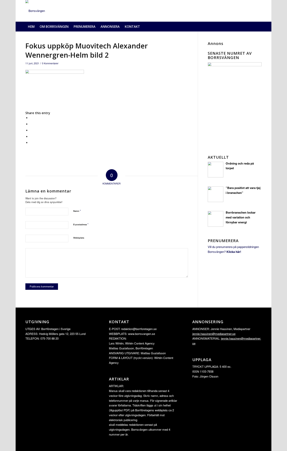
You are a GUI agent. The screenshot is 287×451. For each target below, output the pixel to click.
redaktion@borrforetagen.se (139, 329)
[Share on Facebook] (31, 117)
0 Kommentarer (50, 63)
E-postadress (80, 224)
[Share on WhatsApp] (31, 130)
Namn (77, 211)
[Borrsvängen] (35, 10)
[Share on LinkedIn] (31, 136)
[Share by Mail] (31, 142)
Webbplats (78, 237)
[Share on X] (31, 124)
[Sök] (259, 26)
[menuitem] (31, 26)
